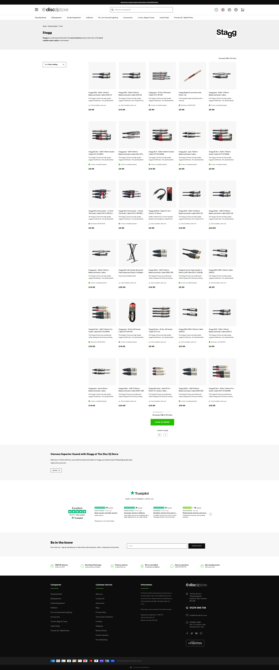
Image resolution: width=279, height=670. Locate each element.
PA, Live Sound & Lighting (108, 17)
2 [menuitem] (166, 435)
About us (99, 594)
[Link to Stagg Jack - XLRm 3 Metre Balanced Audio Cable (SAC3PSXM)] (222, 75)
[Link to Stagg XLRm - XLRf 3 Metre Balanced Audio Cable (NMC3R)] (162, 253)
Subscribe (197, 546)
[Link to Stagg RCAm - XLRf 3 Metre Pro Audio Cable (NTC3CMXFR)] (102, 312)
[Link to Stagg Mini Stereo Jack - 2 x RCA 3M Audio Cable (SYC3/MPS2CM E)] (102, 194)
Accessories (128, 17)
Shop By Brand (40, 17)
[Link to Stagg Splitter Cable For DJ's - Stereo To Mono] (162, 194)
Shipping (99, 626)
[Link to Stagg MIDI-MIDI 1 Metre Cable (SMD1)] (222, 253)
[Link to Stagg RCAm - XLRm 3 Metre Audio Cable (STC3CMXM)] (222, 135)
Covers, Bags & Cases (146, 17)
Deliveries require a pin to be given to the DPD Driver (139, 2)
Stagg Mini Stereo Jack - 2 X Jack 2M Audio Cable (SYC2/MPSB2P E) (131, 213)
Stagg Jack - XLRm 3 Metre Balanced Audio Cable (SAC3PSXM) (219, 95)
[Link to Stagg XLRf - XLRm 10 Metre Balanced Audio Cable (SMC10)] (192, 194)
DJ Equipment (56, 17)
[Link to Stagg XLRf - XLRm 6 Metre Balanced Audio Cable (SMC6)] (132, 75)
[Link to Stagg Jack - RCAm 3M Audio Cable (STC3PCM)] (162, 75)
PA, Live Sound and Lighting (61, 612)
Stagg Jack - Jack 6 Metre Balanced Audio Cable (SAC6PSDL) (97, 391)
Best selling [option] (52, 64)
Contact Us (100, 599)
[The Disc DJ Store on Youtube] (196, 633)
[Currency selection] (223, 9)
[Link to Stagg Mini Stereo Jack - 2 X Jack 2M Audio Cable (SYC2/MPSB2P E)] (132, 194)
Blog (97, 608)
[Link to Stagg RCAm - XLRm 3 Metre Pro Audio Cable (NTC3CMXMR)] (222, 371)
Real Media (146, 667)
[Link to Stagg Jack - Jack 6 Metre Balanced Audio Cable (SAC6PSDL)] (102, 371)
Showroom (100, 603)
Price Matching (101, 640)
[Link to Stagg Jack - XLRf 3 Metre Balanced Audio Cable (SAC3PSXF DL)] (132, 135)
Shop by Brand (52, 26)
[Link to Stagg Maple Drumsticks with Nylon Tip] (192, 75)
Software (89, 17)
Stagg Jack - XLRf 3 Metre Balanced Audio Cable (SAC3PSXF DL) (132, 154)
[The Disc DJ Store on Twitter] (192, 633)
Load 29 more (162, 422)
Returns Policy (101, 630)
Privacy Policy (101, 612)
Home (45, 26)
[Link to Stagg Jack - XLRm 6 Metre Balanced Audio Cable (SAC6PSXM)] (102, 253)
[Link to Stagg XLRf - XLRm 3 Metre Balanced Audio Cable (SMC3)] (102, 75)
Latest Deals (164, 17)
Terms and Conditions (104, 617)
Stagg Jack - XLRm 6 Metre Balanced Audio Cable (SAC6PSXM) (98, 272)
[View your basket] (242, 9)
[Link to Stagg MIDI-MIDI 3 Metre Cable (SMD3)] (192, 312)
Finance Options (102, 635)
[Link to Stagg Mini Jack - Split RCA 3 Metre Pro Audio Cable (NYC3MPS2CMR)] (162, 371)
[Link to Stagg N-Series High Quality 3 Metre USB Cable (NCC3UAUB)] (192, 253)
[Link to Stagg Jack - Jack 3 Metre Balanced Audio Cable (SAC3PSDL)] (192, 135)
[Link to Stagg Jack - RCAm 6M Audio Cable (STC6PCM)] (132, 312)
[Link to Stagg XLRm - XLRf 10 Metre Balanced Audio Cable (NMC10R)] (132, 371)
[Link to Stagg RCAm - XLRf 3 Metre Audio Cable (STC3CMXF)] (102, 135)
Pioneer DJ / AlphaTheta (183, 17)
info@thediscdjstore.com (198, 615)
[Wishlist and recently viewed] (236, 9)
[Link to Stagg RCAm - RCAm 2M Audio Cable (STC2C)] (162, 312)
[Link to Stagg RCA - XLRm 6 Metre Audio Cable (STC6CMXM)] (162, 135)
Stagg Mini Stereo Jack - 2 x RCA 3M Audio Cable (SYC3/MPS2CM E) (101, 213)
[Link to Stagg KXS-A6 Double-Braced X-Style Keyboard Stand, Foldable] (132, 253)
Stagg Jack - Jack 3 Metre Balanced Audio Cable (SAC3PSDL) (188, 154)
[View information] (216, 9)
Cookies (99, 621)
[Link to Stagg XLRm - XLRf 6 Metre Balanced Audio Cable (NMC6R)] (192, 371)
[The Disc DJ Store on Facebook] (187, 633)
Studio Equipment (74, 17)
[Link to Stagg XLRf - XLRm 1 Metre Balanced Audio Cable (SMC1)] (222, 312)
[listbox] (54, 64)
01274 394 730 (182, 567)
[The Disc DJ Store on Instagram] (201, 633)
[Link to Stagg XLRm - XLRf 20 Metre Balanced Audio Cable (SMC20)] (222, 194)
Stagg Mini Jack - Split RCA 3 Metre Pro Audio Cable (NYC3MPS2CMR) (159, 391)
